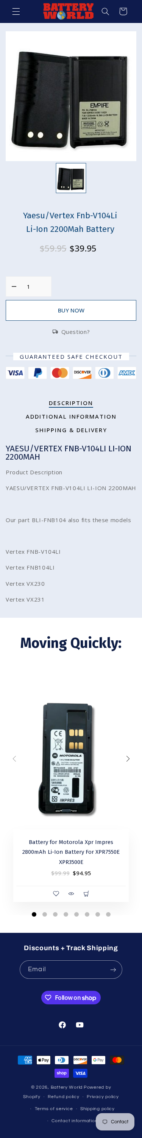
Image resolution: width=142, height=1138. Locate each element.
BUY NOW (71, 310)
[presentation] (14, 759)
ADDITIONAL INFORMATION (71, 416)
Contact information (74, 1121)
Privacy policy (103, 1097)
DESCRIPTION (71, 403)
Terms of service (54, 1109)
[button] (16, 11)
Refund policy (64, 1097)
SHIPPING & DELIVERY (71, 430)
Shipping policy (97, 1109)
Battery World (67, 1087)
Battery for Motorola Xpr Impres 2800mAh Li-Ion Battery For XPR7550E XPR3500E (71, 852)
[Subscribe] (113, 969)
